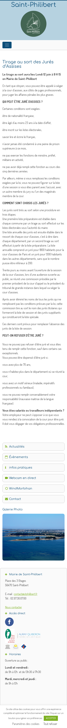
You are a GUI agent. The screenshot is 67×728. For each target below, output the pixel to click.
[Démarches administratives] (7, 646)
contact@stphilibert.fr (25, 594)
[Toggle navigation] (7, 45)
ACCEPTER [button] (51, 718)
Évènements (18, 457)
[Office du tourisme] (23, 646)
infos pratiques (20, 467)
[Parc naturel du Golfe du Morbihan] (10, 636)
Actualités (16, 446)
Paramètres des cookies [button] (25, 724)
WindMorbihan (20, 488)
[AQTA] (28, 635)
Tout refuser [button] (50, 724)
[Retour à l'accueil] (33, 23)
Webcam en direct (22, 478)
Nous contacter (13, 607)
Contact (15, 499)
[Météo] (16, 647)
